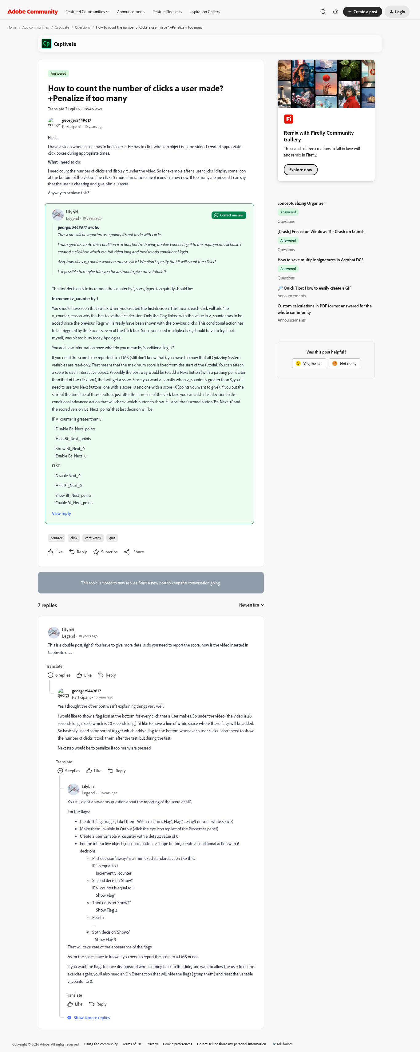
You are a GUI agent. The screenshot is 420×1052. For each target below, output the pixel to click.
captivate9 (93, 538)
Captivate (62, 27)
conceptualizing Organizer (301, 203)
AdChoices (285, 1044)
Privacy (152, 1044)
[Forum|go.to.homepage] (32, 12)
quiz (112, 538)
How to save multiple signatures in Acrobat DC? (320, 259)
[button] (362, 12)
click (73, 538)
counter (56, 538)
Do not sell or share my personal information (231, 1044)
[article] (150, 653)
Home (12, 27)
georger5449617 (76, 120)
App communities (35, 27)
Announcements (131, 11)
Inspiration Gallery (204, 11)
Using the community (101, 1044)
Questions (82, 27)
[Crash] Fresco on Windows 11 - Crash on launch (321, 231)
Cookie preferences (177, 1044)
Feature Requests (167, 11)
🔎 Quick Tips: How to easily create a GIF (314, 288)
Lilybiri (72, 211)
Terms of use (132, 1044)
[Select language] (336, 12)
